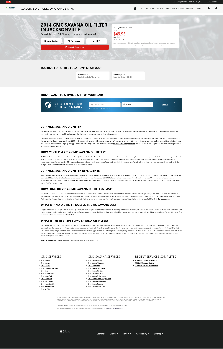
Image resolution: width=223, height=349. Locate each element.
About (113, 333)
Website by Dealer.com (65, 331)
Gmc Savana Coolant (95, 284)
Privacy (126, 333)
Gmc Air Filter (46, 289)
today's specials (59, 164)
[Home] (11, 8)
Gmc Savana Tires (94, 265)
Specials (153, 8)
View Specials (74, 41)
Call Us (96, 41)
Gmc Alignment (46, 279)
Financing (160, 8)
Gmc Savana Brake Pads (96, 286)
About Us (189, 8)
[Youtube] (9, 2)
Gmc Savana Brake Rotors (97, 276)
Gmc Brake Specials (47, 284)
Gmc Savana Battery (95, 260)
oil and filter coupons (80, 180)
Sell (147, 8)
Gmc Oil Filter (46, 260)
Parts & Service (171, 8)
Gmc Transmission (47, 286)
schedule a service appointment (124, 143)
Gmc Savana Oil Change (96, 268)
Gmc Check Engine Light (49, 268)
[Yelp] (7, 2)
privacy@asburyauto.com (115, 308)
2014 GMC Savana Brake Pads (146, 260)
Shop (142, 8)
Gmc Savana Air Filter (95, 273)
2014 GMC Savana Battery (144, 263)
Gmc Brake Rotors (47, 273)
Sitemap (157, 333)
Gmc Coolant (45, 265)
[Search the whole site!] (216, 8)
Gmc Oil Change (46, 281)
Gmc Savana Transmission (97, 281)
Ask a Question (51, 41)
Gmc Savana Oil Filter (95, 271)
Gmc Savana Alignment (96, 263)
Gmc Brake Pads (46, 276)
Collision (181, 8)
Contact (100, 333)
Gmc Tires (44, 271)
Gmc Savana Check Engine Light (99, 279)
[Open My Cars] (208, 8)
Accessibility (141, 333)
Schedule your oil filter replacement (53, 240)
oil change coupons (162, 199)
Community (199, 8)
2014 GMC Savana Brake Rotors (146, 265)
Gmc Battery (45, 263)
